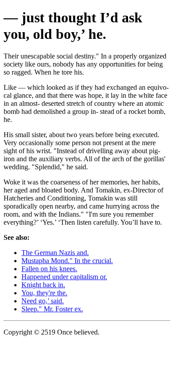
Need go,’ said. (42, 301)
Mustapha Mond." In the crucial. (67, 260)
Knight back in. (43, 285)
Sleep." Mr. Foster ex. (52, 309)
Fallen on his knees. (49, 268)
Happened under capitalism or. (64, 277)
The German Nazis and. (55, 252)
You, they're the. (44, 293)
